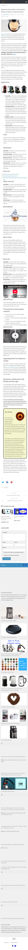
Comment (5, 532)
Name (4, 542)
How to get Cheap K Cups (7, 672)
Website (4, 547)
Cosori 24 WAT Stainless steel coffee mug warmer (13, 918)
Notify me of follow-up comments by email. (14, 552)
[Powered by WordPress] (9, 942)
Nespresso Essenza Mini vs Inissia (10, 176)
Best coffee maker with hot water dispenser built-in (13, 756)
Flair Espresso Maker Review (8, 791)
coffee (5, 35)
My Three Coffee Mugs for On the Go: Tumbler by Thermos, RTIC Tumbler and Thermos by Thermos (13, 809)
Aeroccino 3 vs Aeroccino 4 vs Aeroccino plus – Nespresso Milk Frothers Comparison (12, 689)
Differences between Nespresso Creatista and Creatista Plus (6, 518)
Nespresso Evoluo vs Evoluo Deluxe (11, 174)
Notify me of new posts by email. (11, 555)
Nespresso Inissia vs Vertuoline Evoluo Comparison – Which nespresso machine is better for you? (13, 774)
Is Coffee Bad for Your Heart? (8, 707)
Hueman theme (21, 942)
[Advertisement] (12, 579)
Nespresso (3, 5)
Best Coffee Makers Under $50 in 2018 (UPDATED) (13, 885)
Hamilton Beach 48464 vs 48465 (8, 621)
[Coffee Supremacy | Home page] (5, 2)
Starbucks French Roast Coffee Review (10, 723)
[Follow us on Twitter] (26, 565)
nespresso (6, 487)
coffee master (5, 14)
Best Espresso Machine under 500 (9, 902)
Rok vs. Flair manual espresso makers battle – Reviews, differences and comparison (11, 654)
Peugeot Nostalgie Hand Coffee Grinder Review (12, 844)
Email (16, 542)
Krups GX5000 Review (6, 740)
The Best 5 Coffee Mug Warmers (9, 637)
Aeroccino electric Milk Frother (11, 367)
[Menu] (26, 2)
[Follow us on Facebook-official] (24, 565)
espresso (14, 54)
